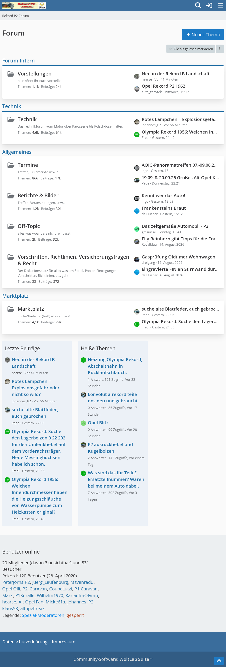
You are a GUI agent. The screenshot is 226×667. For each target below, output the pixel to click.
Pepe (15, 423)
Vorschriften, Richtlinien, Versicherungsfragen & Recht (73, 260)
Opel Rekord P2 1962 (163, 86)
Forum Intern (18, 60)
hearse (17, 373)
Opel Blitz (98, 423)
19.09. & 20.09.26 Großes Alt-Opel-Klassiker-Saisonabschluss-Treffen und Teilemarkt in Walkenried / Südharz (180, 178)
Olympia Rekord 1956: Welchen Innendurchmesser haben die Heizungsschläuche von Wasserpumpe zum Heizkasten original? (180, 132)
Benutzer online (21, 551)
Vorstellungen (35, 73)
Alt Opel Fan (31, 602)
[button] (220, 49)
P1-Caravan (86, 589)
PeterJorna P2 (16, 582)
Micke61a (55, 602)
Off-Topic (29, 226)
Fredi (15, 471)
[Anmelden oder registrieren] (209, 5)
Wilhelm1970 (50, 595)
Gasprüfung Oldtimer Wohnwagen (178, 257)
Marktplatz (15, 295)
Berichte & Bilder (38, 195)
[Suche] (198, 5)
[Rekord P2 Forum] (24, 5)
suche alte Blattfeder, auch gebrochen (180, 309)
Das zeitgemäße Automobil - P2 (175, 226)
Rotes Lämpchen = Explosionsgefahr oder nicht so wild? (180, 119)
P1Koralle (24, 595)
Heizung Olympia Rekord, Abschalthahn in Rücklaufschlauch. (115, 365)
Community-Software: (113, 659)
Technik (11, 106)
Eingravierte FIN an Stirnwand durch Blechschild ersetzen (180, 269)
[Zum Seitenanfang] (219, 661)
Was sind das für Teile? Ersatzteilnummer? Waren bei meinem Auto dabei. (116, 479)
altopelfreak (32, 608)
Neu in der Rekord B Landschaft (176, 74)
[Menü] (220, 5)
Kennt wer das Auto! (163, 195)
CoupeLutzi (60, 589)
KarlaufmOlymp (82, 595)
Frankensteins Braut (164, 208)
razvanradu (81, 582)
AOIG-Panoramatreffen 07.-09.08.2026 (180, 165)
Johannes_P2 (21, 401)
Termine (28, 164)
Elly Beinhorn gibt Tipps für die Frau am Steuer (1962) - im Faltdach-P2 (180, 239)
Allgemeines (17, 151)
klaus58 (10, 608)
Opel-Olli (11, 589)
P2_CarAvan (35, 589)
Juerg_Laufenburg (50, 582)
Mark (7, 595)
